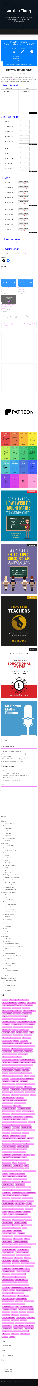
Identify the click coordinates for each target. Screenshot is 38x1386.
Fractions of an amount (8, 1121)
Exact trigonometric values (8, 1097)
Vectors (7, 931)
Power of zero (29, 1208)
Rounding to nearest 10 (23, 1249)
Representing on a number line (20, 1241)
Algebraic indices (6, 1007)
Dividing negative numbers (8, 1086)
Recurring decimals (18, 1238)
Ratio (6, 968)
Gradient (32, 316)
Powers (4, 1211)
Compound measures (10, 904)
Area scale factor (6, 1029)
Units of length (6, 1314)
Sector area (27, 1257)
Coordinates (8, 853)
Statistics (7, 840)
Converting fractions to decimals (27, 1059)
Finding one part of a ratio (17, 1113)
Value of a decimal (21, 1317)
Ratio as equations (7, 1230)
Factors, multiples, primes (12, 943)
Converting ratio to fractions (26, 1064)
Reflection (27, 1238)
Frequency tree (17, 1124)
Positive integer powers (18, 1208)
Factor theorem (6, 1113)
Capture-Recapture (7, 1040)
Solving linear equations (8, 1279)
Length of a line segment (21, 1149)
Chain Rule (16, 1040)
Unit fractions (22, 1312)
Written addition (6, 1333)
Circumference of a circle (8, 1043)
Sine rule (27, 1268)
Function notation (6, 1127)
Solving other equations (11, 882)
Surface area (8, 919)
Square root (15, 1284)
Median (14, 1162)
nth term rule (16, 1189)
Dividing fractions (30, 1083)
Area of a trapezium (18, 1026)
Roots (16, 1244)
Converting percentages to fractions (10, 1064)
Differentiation (9, 828)
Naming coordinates (20, 1184)
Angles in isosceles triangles (19, 1018)
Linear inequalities (7, 1154)
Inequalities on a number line (9, 1138)
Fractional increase (18, 1116)
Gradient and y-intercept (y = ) (11, 780)
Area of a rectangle (7, 1026)
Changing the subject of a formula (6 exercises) (16, 770)
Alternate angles (17, 1010)
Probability (8, 983)
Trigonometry (8, 926)
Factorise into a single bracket (9, 1108)
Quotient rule (17, 1227)
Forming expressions (30, 1113)
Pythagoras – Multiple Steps (11, 773)
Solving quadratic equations (12, 884)
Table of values (19, 1301)
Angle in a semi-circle (27, 1013)
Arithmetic (8, 938)
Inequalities (8, 862)
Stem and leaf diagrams (17, 1287)
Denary (26, 1075)
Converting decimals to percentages (10, 1059)
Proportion (8, 965)
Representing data (10, 985)
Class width (18, 1043)
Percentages (8, 958)
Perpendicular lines (20, 1203)
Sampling (7, 987)
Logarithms (8, 835)
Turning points (30, 1309)
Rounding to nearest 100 (8, 1252)
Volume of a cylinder (7, 1325)
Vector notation (6, 1320)
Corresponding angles (7, 1070)
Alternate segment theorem (29, 1010)
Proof (6, 867)
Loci (33, 1154)
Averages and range (10, 980)
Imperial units (5, 1135)
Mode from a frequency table (9, 1170)
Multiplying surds (6, 1181)
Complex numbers (10, 826)
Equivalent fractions (30, 1092)
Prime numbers (27, 1211)
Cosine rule (17, 1070)
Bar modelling (6, 1032)
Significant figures (6, 1263)
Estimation (33, 1094)
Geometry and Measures (10, 892)
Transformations (9, 924)
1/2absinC (5, 999)
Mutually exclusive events (8, 1184)
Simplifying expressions (11, 875)
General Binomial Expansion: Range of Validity (15, 759)
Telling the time (13, 1303)
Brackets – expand (10, 848)
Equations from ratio (19, 1092)
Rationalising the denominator (9, 1233)
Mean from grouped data (23, 1159)
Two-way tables (6, 1312)
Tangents (5, 1303)
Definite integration (7, 1075)
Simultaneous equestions (12, 877)
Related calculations (7, 1241)
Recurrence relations (7, 1238)
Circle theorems (9, 899)
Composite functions (7, 1051)
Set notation (15, 1260)
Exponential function (7, 1105)
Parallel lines (16, 1195)
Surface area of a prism (21, 1298)
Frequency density (7, 1124)
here (11, 79)
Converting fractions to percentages (10, 1062)
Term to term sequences (8, 1306)
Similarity (7, 916)
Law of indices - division (28, 1143)
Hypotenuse (25, 1132)
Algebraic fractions (10, 845)
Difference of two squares (16, 1078)
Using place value (24, 1314)
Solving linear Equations (11, 880)
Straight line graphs (19, 316)
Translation (5, 1309)
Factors (18, 1111)
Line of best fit (27, 1154)
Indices (23, 1135)
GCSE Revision (16, 1127)
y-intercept (27, 318)
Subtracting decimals (7, 1293)
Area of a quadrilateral (29, 1024)
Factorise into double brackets (24, 1108)
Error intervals (15, 1094)
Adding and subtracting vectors (9, 1002)
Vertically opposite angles (8, 1322)
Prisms (4, 1214)
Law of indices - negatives (23, 1146)
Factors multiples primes (28, 1111)
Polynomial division (10, 838)
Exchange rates (20, 1097)
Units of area (30, 1312)
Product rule (28, 1219)
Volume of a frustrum (18, 1325)
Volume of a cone (20, 1322)
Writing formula (17, 1331)
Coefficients (5, 1045)
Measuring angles (6, 1162)
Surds (6, 975)
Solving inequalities (21, 1276)
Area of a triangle (28, 1026)
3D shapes (12, 999)
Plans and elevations (24, 1206)
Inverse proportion (7, 1143)
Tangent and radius (29, 1301)
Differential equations (28, 1078)
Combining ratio (6, 1048)
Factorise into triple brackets (8, 1111)
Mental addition (22, 1162)
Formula (7, 855)
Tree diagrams (13, 1309)
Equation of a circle (15, 1089)
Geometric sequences (26, 1127)
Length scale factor (7, 1151)
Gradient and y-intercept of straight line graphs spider (8, 306)
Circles (6, 902)
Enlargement (5, 1089)
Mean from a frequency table (9, 1159)
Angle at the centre (7, 1013)
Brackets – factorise (10, 850)
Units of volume (15, 1314)
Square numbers (6, 1284)
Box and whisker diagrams (8, 1037)
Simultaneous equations (18, 1268)
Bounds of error (28, 1035)
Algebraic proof (26, 1007)
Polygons (33, 1206)
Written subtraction (25, 1333)
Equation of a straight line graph (28, 1089)
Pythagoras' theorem (10, 911)
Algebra (11, 316)
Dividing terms (19, 1086)
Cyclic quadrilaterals (27, 1073)
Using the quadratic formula (8, 1317)
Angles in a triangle (7, 1018)
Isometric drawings (17, 1143)
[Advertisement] (19, 800)
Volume (7, 933)
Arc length (32, 1021)
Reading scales (21, 1233)
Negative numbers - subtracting (23, 1187)
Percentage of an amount (19, 1200)
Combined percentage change (28, 1045)
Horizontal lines (6, 1132)
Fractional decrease (7, 1116)
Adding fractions (31, 1002)
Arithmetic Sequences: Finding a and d (13, 761)
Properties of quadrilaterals (20, 1222)
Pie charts (15, 1206)
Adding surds (19, 1005)
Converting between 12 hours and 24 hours (12, 1056)
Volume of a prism (29, 1325)
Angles (7, 897)
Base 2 (13, 1032)
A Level (5, 821)
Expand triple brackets (7, 1102)
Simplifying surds (6, 1268)
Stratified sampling (28, 1287)
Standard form (9, 973)
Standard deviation (24, 1284)
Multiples (19, 1170)
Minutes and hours (7, 1168)
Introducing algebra (10, 865)
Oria (25, 1381)
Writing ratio (25, 1331)
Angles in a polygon (23, 1016)
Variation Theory (19, 10)
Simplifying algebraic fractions (28, 1263)
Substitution (12, 1290)
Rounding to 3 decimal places (9, 1249)
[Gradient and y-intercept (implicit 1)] (25, 283)
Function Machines (10, 857)
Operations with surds (26, 1189)
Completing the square (17, 1048)
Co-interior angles (27, 1043)
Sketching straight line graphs (15, 318)
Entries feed (6, 1367)
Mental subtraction (18, 1165)
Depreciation (5, 1078)
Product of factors (6, 1219)
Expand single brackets (21, 1100)
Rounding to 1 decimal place (9, 1246)
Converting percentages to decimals (28, 1062)
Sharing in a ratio (24, 1260)
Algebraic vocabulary (7, 1010)
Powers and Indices (10, 963)
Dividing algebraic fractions (8, 1083)
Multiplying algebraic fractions (9, 1176)
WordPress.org (7, 1371)
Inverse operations (25, 1140)
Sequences (8, 872)
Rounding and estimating (11, 970)
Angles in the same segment (9, 1021)
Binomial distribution (7, 1035)
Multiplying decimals (22, 1176)
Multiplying (5, 1173)
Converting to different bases (9, 1067)
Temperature (21, 1303)
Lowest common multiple (16, 1157)
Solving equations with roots (9, 1276)
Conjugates (5, 1054)
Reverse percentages (7, 1244)
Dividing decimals (20, 1083)
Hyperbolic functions (16, 1132)
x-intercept (5, 1336)
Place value (8, 960)
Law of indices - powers (8, 1149)
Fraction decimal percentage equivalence (16, 946)
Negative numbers (10, 953)
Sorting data (8, 990)
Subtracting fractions (18, 1293)
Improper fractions (15, 1135)
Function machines (26, 1124)
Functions (7, 830)
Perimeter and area (10, 909)
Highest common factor (22, 1130)
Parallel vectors (25, 1195)
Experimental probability (20, 1102)
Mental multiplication (7, 1165)
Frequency (31, 1121)
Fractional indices (28, 1116)
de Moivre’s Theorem (18, 1075)
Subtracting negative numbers (9, 1295)
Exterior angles (17, 1105)
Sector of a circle (6, 1260)
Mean (24, 1157)
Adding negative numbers (8, 1005)
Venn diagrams (15, 1320)
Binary (31, 1032)
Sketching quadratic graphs (8, 1271)
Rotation (33, 1244)
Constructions (9, 907)
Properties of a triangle (7, 1222)
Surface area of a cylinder (8, 1298)
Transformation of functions (26, 1306)
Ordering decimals (6, 1192)
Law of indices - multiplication (9, 1146)
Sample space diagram (7, 1257)
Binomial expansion (10, 823)
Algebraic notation (16, 1007)
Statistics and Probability (10, 978)
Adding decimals (22, 1002)
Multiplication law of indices (29, 1170)
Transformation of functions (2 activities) (14, 754)
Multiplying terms (16, 1181)
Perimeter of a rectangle (8, 1203)
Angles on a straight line (23, 1021)
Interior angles (6, 1140)
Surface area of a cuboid (23, 1295)
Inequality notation (21, 1138)
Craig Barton (23, 73)
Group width (12, 1130)
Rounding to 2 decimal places (24, 1246)
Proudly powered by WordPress (10, 1381)
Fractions (7, 948)
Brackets (18, 1037)
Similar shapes (16, 1263)
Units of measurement (11, 929)
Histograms (32, 1130)
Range (24, 1227)
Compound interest (18, 1051)
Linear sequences (17, 1154)
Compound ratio (28, 1051)
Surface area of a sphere (8, 1301)
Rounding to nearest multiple (22, 1252)
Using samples (7, 756)
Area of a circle (6, 1024)
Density (32, 1075)
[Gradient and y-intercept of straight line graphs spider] (8, 299)
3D (5, 894)
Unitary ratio (14, 1312)
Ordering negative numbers (29, 1192)
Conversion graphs (23, 1054)
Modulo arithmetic (10, 951)
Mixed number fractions (18, 1168)
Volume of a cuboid (30, 1322)
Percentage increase (7, 1200)
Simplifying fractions (19, 1265)
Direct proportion (15, 1081)
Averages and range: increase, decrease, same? (16, 775)
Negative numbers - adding (8, 1187)
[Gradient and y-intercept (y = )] (8, 283)
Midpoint (26, 1165)
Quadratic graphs (9, 870)
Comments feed (7, 1369)
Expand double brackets (8, 1100)
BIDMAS (25, 1032)
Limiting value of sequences (19, 1151)
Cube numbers (26, 1070)
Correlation (28, 1067)
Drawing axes (28, 1086)
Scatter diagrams (18, 1257)
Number (5, 936)
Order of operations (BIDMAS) (13, 956)
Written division (15, 1333)
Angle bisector (17, 1013)
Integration (8, 833)
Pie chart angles (6, 1206)
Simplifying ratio (29, 1265)
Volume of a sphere (18, 1328)
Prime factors (18, 1211)
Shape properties (9, 914)
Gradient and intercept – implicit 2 (14, 242)
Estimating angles (24, 1094)
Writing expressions (10, 889)
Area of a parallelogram (17, 1024)
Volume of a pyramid (7, 1328)
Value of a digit (31, 1317)
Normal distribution (7, 1189)
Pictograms (29, 1203)
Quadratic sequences (7, 1227)
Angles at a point (12, 1016)
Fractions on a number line (20, 1121)
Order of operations (7, 1195)
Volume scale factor (29, 1328)
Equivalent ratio (6, 1094)
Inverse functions (15, 1140)
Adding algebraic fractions (22, 999)
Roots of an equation (24, 1244)
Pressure (11, 1211)
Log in (4, 1364)
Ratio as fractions (17, 1230)
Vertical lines (23, 1320)
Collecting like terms (15, 1045)
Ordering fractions (17, 1192)
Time (6, 921)
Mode (27, 1168)
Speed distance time (23, 1282)
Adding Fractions (8, 777)
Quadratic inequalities (26, 1225)
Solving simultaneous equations (9, 1282)
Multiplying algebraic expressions (17, 1173)
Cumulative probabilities (15, 1073)
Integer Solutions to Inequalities (12, 751)
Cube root (5, 1073)
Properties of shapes (7, 1225)
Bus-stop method (26, 1037)
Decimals (7, 941)
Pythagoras (16, 1225)
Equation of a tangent (7, 1092)
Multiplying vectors (26, 1181)
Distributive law (24, 1081)
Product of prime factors (18, 1219)
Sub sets (5, 1290)
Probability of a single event (21, 1214)
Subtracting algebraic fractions (23, 1290)
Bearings (19, 1032)
